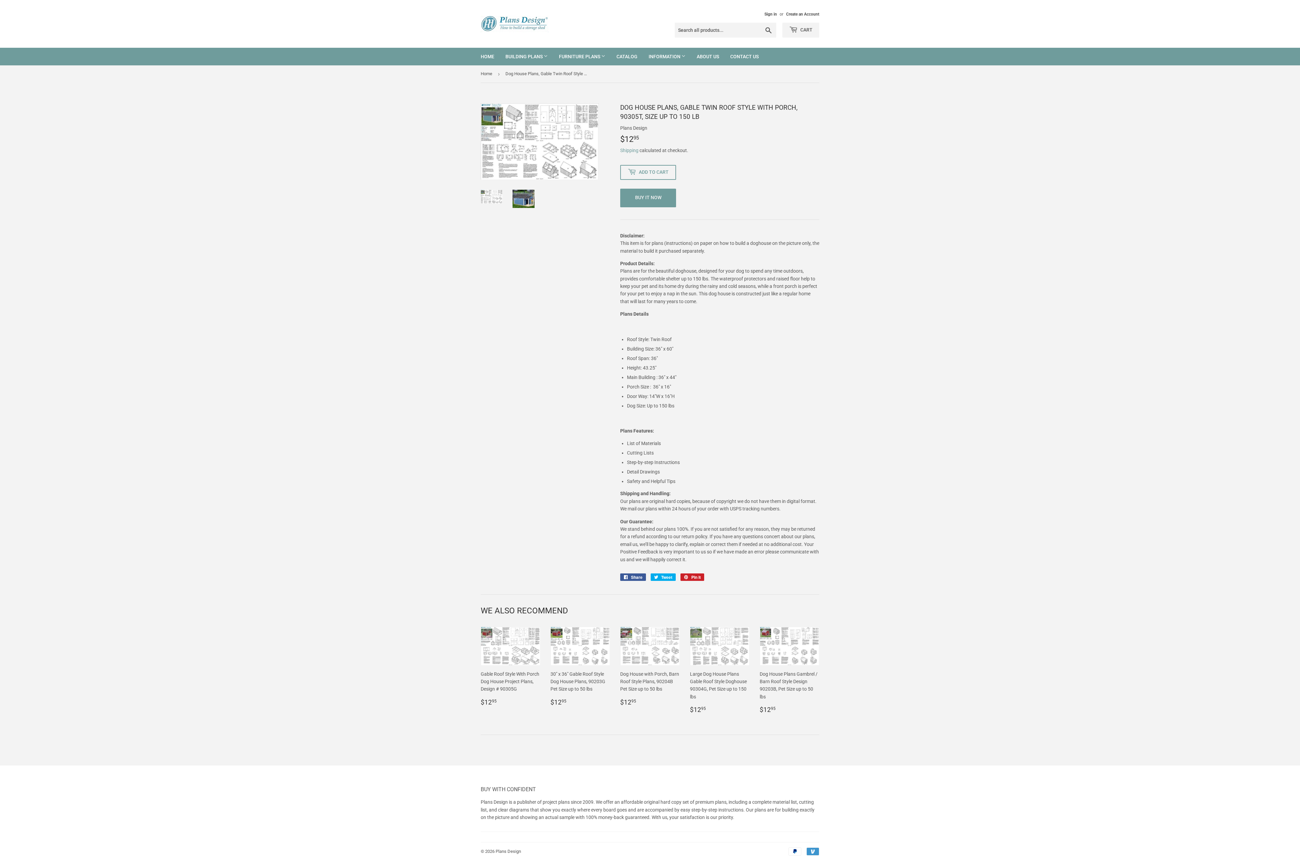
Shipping (629, 150)
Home (487, 56)
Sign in (770, 14)
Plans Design (508, 851)
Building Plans (524, 56)
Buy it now (648, 197)
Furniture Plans (580, 56)
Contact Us (744, 56)
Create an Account (802, 14)
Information (665, 56)
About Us (708, 56)
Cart (805, 30)
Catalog (626, 56)
